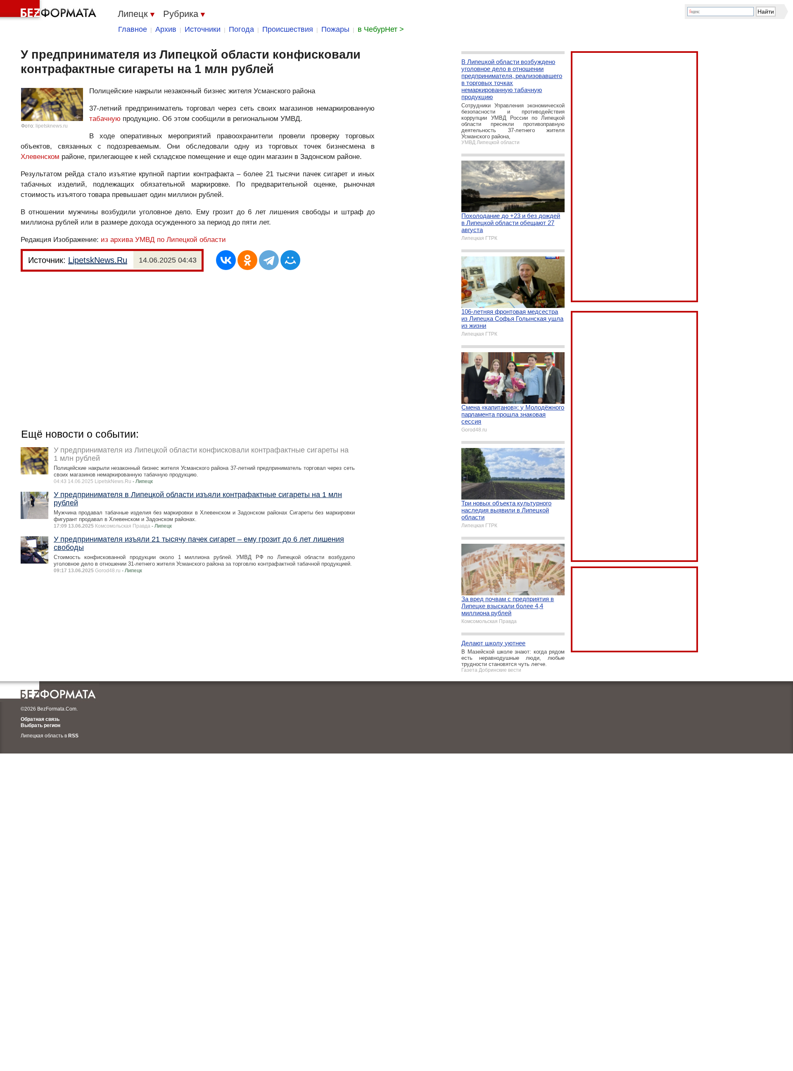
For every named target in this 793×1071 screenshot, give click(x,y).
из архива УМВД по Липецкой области (163, 240)
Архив (165, 29)
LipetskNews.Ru (97, 260)
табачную (105, 119)
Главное (132, 29)
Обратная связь (40, 719)
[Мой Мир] (290, 260)
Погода (241, 29)
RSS (73, 736)
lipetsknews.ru (52, 126)
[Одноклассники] (247, 260)
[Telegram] (269, 260)
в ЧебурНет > (381, 29)
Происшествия (287, 29)
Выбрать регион (40, 725)
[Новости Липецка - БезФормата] (49, 10)
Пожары (335, 29)
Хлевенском (40, 157)
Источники (203, 29)
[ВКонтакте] (226, 260)
